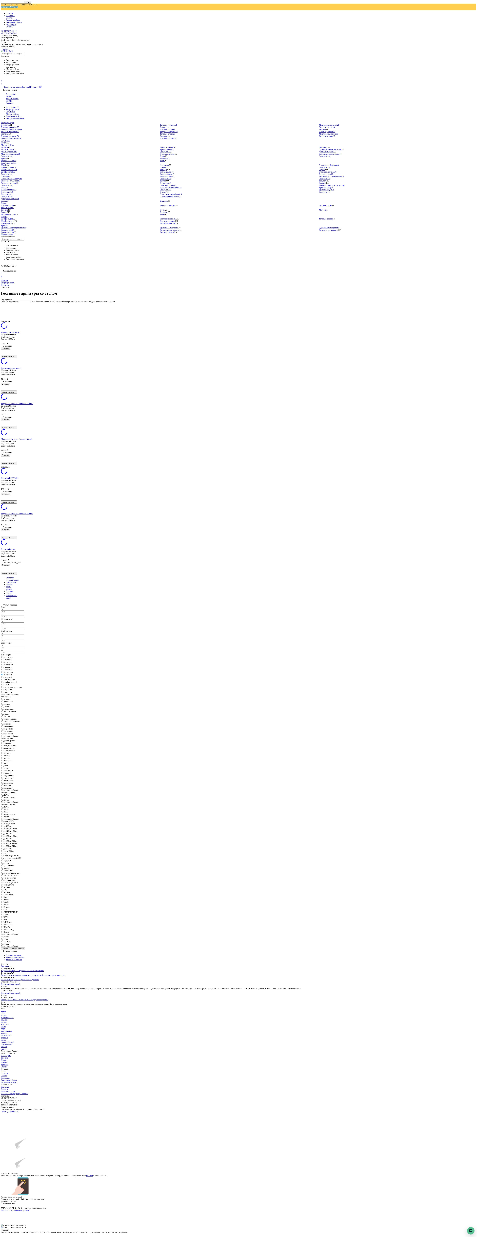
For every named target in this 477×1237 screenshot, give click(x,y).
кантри (4, 1022)
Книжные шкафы (167, 223)
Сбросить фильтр (17, 949)
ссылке (89, 1176)
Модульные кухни (169, 132)
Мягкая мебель (12, 99)
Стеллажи (5, 176)
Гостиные (5, 134)
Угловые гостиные (168, 125)
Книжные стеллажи (10, 181)
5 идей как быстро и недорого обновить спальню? (22, 971)
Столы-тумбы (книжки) (170, 196)
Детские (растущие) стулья (331, 176)
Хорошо (5, 1230)
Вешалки (164, 201)
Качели (4, 143)
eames (3, 1011)
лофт (3, 1029)
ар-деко (4, 1020)
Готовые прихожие (10, 127)
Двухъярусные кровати (169, 230)
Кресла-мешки (166, 149)
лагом (3, 1026)
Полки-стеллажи (8, 190)
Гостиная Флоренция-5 (10, 984)
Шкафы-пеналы (9, 170)
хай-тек (4, 1047)
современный (7, 1044)
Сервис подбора (13, 20)
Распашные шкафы (168, 219)
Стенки (163, 167)
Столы (163, 192)
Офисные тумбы (168, 185)
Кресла (4, 158)
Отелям (9, 27)
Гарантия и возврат (9, 1082)
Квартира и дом (12, 109)
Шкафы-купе (8, 172)
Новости (4, 1089)
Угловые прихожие (10, 132)
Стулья (322, 170)
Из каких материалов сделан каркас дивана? (20, 980)
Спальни (163, 136)
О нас (3, 1071)
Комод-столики (167, 174)
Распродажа (11, 94)
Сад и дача (10, 112)
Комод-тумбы (167, 172)
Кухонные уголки (167, 154)
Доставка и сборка (14, 22)
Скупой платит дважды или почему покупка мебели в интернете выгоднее (33, 975)
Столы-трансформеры (329, 165)
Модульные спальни (329, 125)
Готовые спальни (168, 138)
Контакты (5, 1087)
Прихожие (5, 125)
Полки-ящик (7, 194)
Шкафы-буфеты (8, 167)
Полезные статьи (8, 1091)
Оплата (9, 18)
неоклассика (6, 1035)
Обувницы (165, 183)
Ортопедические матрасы (331, 149)
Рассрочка (10, 16)
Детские (322, 129)
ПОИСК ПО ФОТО (9, 7)
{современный (7, 1018)
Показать (5, 949)
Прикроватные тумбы (171, 187)
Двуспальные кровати (328, 230)
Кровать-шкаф (326, 187)
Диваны (4, 147)
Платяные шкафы (167, 221)
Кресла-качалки (167, 147)
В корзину (5, 348)
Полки (4, 187)
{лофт (3, 1015)
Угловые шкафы (326, 219)
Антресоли (164, 165)
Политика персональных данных (15, 1210)
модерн (4, 1033)
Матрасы (323, 147)
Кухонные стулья (327, 172)
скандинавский (7, 1042)
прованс (4, 1038)
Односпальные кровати (329, 228)
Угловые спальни (327, 127)
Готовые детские (327, 132)
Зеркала (4, 201)
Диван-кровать (9, 152)
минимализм (6, 1031)
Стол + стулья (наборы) (171, 194)
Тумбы (163, 181)
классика (5, 1024)
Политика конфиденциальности (14, 1094)
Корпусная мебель (13, 116)
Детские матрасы (327, 152)
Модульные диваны (10, 154)
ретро (3, 1040)
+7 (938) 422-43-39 (9, 33)
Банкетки (164, 158)
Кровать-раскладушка (169, 228)
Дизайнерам (11, 24)
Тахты (162, 161)
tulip (2, 1013)
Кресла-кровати (8, 161)
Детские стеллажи (9, 183)
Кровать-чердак (326, 190)
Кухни (8, 96)
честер (3, 1049)
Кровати (9, 103)
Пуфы (162, 156)
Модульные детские (328, 134)
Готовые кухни (167, 129)
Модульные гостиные (11, 138)
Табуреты (323, 181)
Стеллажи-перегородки (11, 178)
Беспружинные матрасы (330, 154)
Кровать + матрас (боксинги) (332, 185)
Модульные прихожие (11, 129)
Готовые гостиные (10, 136)
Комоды (163, 170)
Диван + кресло (8, 149)
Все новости (6, 966)
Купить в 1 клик (8, 357)
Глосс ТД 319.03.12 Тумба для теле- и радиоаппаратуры (24, 1000)
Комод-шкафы (167, 176)
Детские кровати (167, 232)
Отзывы (9, 13)
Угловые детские (327, 136)
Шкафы (9, 101)
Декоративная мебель (15, 118)
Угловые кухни (167, 134)
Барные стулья (326, 174)
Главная (4, 280)
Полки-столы (7, 192)
